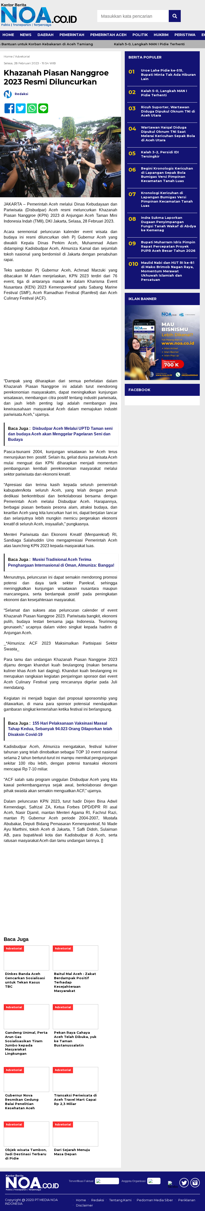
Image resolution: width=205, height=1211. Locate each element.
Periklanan (186, 1200)
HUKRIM (161, 35)
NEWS (26, 35)
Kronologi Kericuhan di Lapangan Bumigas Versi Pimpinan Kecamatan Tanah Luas (167, 199)
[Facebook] (7, 106)
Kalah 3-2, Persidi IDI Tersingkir (160, 154)
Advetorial (22, 56)
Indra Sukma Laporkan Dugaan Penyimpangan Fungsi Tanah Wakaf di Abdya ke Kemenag (168, 224)
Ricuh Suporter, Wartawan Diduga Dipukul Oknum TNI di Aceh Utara (168, 111)
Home (81, 1200)
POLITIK (140, 35)
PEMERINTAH (72, 35)
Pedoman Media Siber (155, 1200)
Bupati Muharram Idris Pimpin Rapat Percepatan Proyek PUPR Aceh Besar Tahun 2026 (168, 246)
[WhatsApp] (30, 106)
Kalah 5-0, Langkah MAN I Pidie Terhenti (141, 44)
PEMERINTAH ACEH (108, 35)
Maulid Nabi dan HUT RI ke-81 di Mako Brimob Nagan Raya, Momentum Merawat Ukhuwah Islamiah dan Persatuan (167, 271)
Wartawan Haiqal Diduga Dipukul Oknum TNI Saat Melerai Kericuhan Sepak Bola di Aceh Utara (168, 133)
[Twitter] (19, 106)
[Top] (193, 1203)
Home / (9, 56)
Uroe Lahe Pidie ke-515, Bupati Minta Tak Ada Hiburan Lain (168, 74)
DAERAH (46, 35)
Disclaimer (84, 1205)
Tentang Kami (120, 1200)
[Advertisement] (60, 341)
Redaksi (97, 1200)
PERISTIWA (185, 35)
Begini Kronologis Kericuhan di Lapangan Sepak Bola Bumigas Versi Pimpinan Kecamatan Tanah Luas (167, 174)
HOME (8, 35)
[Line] (41, 106)
